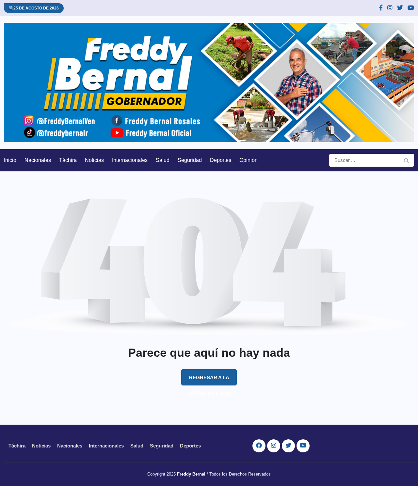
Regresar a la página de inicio (209, 380)
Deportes (220, 160)
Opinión (248, 160)
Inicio (10, 160)
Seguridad (190, 160)
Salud (162, 160)
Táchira (68, 160)
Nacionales (37, 160)
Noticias (94, 160)
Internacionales (130, 160)
